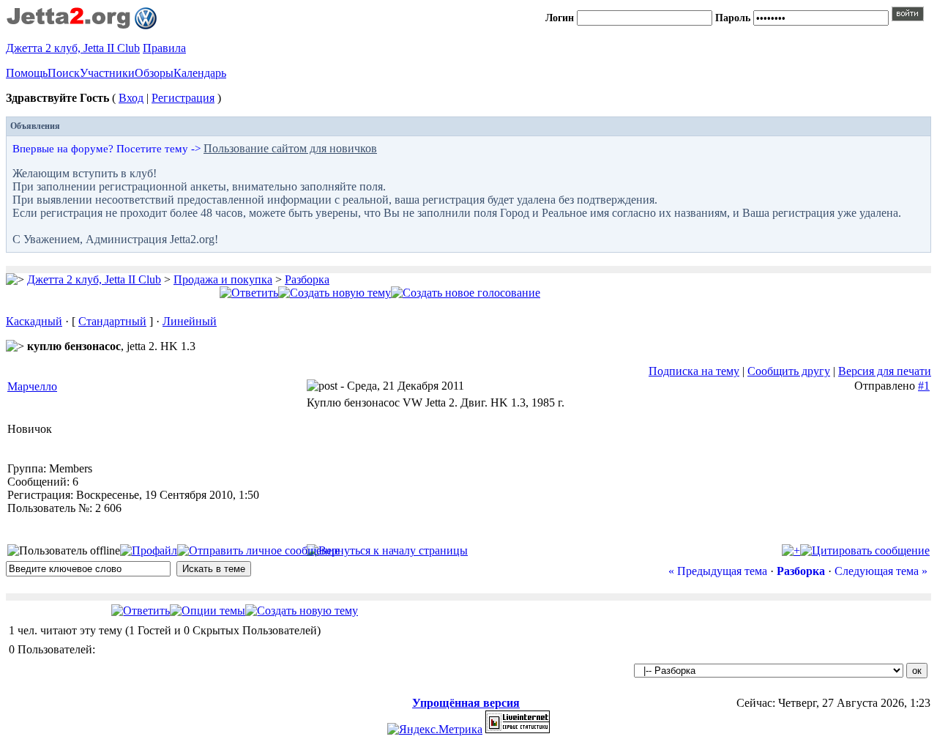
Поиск (64, 73)
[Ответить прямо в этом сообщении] (865, 550)
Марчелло (32, 386)
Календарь (199, 73)
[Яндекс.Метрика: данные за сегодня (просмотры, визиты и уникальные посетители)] (434, 729)
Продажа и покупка (222, 279)
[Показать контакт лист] (148, 550)
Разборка (307, 279)
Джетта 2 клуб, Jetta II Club (73, 48)
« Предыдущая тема (717, 571)
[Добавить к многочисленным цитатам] (791, 550)
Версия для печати (884, 371)
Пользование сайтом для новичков (290, 148)
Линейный (190, 321)
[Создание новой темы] (334, 292)
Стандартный (112, 321)
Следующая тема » (881, 571)
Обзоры (154, 73)
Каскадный (34, 321)
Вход (131, 98)
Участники (107, 73)
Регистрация (183, 98)
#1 (924, 385)
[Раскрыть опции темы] (207, 610)
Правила (164, 48)
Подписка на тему (694, 371)
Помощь (27, 73)
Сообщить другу (788, 371)
